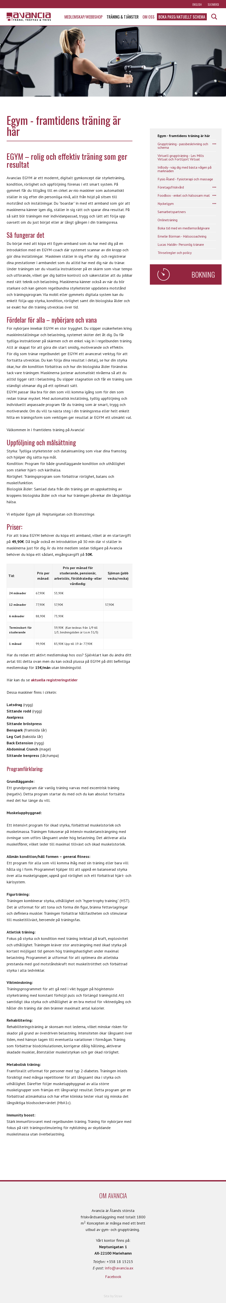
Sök (214, 17)
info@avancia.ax (119, 1268)
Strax (118, 1296)
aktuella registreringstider (54, 679)
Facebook (113, 1276)
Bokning (203, 274)
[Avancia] (29, 17)
